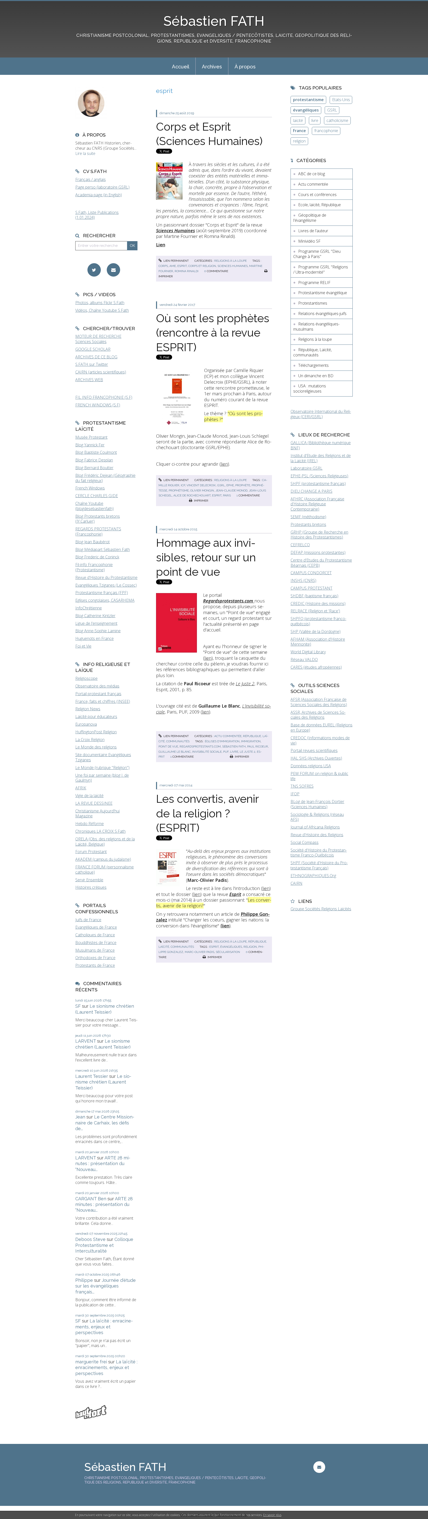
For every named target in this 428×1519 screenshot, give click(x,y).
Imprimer (200, 500)
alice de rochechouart (192, 495)
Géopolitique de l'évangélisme (309, 217)
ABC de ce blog (311, 173)
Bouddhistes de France (95, 942)
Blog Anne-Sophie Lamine (98, 630)
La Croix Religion (90, 739)
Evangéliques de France (96, 927)
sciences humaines (232, 266)
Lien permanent (176, 260)
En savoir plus (272, 1515)
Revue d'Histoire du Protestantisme (106, 577)
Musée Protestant (91, 437)
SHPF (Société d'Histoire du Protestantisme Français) (319, 865)
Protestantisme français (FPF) (101, 592)
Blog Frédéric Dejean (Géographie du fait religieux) (105, 478)
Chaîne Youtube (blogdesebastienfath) (94, 506)
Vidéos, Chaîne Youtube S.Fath (102, 310)
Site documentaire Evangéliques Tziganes (103, 757)
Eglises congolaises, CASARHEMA (104, 600)
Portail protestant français (98, 693)
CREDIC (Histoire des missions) (318, 603)
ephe (230, 485)
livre (234, 751)
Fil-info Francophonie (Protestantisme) (94, 567)
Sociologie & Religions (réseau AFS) (317, 817)
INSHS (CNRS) (303, 580)
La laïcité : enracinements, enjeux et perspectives (104, 1326)
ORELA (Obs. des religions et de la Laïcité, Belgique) (105, 841)
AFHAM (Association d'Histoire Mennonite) (318, 641)
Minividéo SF (309, 241)
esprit (182, 266)
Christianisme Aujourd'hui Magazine (97, 813)
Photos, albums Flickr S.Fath (99, 302)
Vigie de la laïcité (89, 795)
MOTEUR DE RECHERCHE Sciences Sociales (98, 339)
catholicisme (337, 120)
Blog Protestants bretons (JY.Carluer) (97, 519)
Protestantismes (312, 303)
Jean (80, 1116)
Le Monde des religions (96, 747)
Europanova (86, 724)
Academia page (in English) (98, 195)
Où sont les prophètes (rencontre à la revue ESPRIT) (212, 333)
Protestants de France (95, 965)
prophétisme (179, 490)
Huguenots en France (94, 638)
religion (250, 946)
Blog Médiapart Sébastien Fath (102, 549)
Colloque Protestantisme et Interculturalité (104, 1245)
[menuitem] (180, 66)
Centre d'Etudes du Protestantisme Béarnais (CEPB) (321, 562)
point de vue (168, 746)
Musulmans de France (95, 950)
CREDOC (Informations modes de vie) (320, 740)
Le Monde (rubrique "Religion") (102, 767)
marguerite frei (91, 1361)
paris (227, 495)
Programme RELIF (314, 282)
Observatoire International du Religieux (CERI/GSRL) (321, 414)
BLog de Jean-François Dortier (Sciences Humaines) (317, 804)
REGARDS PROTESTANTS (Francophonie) (98, 531)
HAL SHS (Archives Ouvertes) (316, 758)
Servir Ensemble (89, 880)
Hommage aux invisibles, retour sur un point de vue (206, 557)
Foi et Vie (83, 646)
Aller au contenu (16, 4)
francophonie (326, 130)
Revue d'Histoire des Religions (317, 834)
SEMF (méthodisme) (308, 516)
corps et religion (202, 266)
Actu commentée (227, 736)
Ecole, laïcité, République (319, 204)
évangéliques (231, 946)
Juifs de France (88, 919)
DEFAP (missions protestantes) (318, 552)
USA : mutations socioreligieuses (309, 388)
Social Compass (305, 842)
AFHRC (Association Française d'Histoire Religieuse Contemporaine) (317, 504)
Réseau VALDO (304, 659)
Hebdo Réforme (89, 823)
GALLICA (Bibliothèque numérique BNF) (321, 445)
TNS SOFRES (302, 786)
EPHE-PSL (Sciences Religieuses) (319, 476)
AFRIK (80, 788)
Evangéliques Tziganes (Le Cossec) (106, 585)
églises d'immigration (222, 741)
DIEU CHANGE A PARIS (311, 491)
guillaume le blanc (175, 751)
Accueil (180, 67)
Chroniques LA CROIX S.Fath (100, 831)
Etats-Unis (341, 99)
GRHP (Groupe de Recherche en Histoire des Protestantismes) (319, 534)
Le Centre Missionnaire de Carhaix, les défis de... (104, 1122)
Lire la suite (85, 153)
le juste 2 (247, 751)
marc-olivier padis (199, 952)
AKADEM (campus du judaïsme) (103, 859)
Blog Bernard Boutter (94, 467)
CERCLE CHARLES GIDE (96, 495)
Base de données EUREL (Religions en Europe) (321, 727)
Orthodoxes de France (95, 957)
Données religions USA (311, 766)
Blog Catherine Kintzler (95, 615)
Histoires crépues (91, 887)
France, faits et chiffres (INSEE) (102, 701)
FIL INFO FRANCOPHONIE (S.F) (103, 397)
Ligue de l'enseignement (96, 623)
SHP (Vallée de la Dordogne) (316, 631)
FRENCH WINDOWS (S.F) (97, 405)
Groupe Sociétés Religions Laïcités (321, 909)
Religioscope (86, 678)
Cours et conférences (317, 194)
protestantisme (308, 99)
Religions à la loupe (230, 260)
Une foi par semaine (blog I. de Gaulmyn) (102, 778)
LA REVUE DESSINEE (93, 803)
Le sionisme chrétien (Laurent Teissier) (103, 1082)
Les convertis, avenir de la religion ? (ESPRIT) (207, 813)
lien (224, 464)
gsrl (221, 485)
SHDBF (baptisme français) (314, 596)
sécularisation (228, 952)
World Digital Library (308, 652)
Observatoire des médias (97, 686)
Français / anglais (90, 179)
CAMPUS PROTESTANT (311, 588)
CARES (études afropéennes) (316, 667)
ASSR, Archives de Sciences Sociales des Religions (318, 715)
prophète (242, 485)
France (299, 130)
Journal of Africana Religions (315, 827)
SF (78, 1006)
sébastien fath (234, 746)
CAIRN (296, 883)
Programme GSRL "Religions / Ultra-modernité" (320, 269)
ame (172, 266)
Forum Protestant (91, 851)
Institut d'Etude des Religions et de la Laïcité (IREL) (321, 458)
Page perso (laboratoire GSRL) (102, 187)
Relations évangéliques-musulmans (316, 326)
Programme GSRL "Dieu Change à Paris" (317, 254)
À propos (245, 67)
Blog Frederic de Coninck (97, 557)
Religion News (87, 709)
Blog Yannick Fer (90, 445)
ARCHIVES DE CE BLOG (96, 357)
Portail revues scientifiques (314, 750)
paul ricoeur (257, 746)
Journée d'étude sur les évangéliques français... (105, 1286)
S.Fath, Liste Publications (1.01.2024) (97, 215)
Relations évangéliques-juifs (322, 313)
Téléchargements (313, 365)
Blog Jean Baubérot (92, 542)
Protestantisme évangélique (322, 292)
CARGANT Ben (90, 1198)
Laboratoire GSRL (306, 468)
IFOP (295, 794)
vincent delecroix (201, 485)
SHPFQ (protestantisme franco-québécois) (318, 621)
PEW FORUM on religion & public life (319, 776)
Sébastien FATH (214, 21)
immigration (251, 741)
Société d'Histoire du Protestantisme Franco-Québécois (319, 852)
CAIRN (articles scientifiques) (100, 372)
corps (163, 266)
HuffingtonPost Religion (96, 732)
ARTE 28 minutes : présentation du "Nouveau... (102, 1163)
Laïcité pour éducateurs (96, 716)
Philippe (84, 1280)
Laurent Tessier (91, 1076)
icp (183, 485)
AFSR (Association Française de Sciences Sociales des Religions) (319, 702)
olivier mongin (202, 490)
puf (226, 751)
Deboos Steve (90, 1239)
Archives (212, 67)
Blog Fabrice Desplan (94, 460)
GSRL (332, 110)
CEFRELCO (300, 544)
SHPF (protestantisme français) (318, 483)
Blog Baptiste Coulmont (96, 452)
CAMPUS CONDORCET (311, 572)
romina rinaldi (186, 271)
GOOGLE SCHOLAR (92, 349)
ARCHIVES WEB (89, 379)
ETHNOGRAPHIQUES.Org (313, 875)
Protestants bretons (308, 524)
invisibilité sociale (207, 751)
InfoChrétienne (88, 608)
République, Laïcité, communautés (312, 352)
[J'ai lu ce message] (423, 1515)
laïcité (298, 120)
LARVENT (85, 1041)
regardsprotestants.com (200, 746)
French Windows (90, 488)
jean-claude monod (231, 490)
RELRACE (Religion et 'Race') (315, 611)
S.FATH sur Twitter (91, 364)
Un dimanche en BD (315, 375)
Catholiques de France (95, 935)
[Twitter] (94, 270)
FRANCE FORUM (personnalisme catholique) (104, 869)
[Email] (113, 270)
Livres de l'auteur (313, 230)
